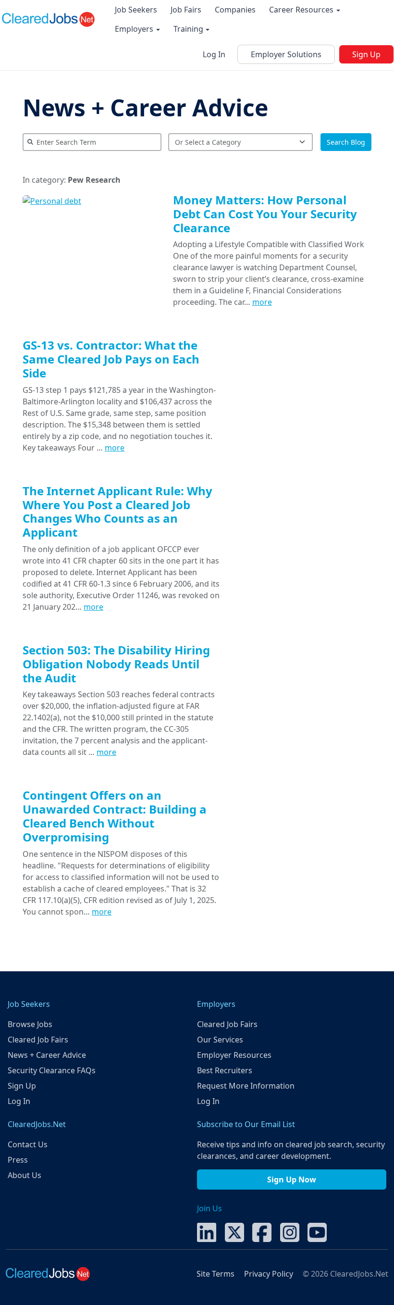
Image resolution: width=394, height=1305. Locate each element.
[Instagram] (289, 1231)
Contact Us (28, 1144)
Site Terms (215, 1273)
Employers (135, 29)
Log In (214, 54)
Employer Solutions (286, 54)
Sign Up (366, 54)
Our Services (220, 1039)
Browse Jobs (30, 1024)
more (262, 302)
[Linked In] (206, 1231)
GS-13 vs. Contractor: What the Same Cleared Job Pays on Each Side (111, 359)
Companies (235, 9)
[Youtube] (317, 1231)
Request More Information (246, 1085)
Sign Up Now (291, 1179)
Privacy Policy (268, 1273)
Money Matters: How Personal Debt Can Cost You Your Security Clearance (265, 214)
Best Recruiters (224, 1070)
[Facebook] (261, 1231)
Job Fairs (186, 9)
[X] (234, 1231)
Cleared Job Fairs (38, 1039)
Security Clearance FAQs (52, 1070)
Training (189, 29)
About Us (24, 1175)
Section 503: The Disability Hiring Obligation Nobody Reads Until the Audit (116, 664)
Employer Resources (234, 1055)
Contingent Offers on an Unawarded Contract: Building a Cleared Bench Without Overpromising (115, 815)
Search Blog (346, 142)
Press (18, 1159)
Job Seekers (136, 9)
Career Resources (302, 9)
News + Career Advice (145, 107)
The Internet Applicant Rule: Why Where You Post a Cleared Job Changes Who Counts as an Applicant (117, 511)
